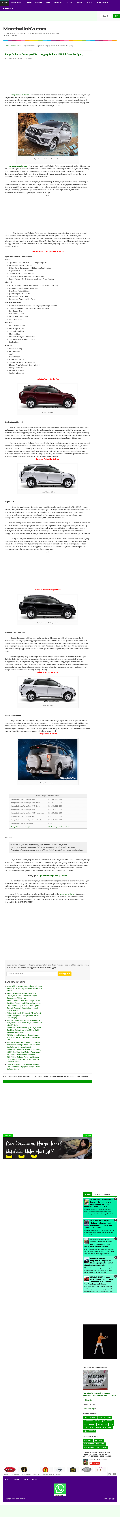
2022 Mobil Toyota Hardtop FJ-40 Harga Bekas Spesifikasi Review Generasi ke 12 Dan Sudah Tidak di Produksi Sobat (24, 1030)
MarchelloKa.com (24, 29)
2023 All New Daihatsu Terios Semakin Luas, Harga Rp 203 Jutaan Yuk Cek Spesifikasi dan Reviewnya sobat (23, 1059)
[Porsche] (100, 1471)
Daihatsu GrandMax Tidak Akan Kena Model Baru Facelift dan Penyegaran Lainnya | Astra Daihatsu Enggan (23, 1066)
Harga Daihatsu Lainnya (21, 827)
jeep (103, 1421)
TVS (106, 1424)
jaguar (100, 1424)
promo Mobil (16, 3)
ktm (104, 1427)
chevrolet (93, 1417)
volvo (86, 1427)
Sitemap (59, 1474)
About (6, 1474)
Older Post (87, 1135)
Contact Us (34, 1473)
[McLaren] (59, 1471)
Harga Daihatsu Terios (20, 95)
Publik (89, 3)
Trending (28, 3)
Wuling (34, 1479)
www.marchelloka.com (18, 166)
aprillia (102, 1417)
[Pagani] (87, 1470)
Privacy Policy (26, 1474)
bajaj (85, 1431)
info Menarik (89, 1447)
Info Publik (88, 1440)
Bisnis (48, 3)
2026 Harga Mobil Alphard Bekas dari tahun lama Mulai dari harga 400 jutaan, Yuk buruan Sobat (23, 1037)
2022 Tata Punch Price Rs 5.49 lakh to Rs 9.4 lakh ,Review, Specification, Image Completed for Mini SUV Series (24, 1022)
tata (111, 1424)
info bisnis (99, 1440)
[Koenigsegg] (73, 1471)
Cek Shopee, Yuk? (7, 8)
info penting (89, 1444)
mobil (30, 58)
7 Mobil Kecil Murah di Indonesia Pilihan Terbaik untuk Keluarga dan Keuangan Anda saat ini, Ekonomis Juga (24, 1015)
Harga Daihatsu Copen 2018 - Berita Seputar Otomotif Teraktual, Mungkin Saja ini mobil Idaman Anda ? (23, 1008)
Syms (110, 1427)
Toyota (25, 1479)
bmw (85, 1417)
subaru (97, 1421)
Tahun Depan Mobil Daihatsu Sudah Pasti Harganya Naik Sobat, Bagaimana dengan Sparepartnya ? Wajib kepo (22, 996)
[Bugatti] (10, 1470)
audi (85, 1424)
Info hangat (100, 1444)
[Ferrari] (45, 1470)
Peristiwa (38, 3)
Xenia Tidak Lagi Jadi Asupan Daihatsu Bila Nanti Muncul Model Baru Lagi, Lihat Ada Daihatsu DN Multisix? (24, 988)
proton (110, 1421)
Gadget (69, 3)
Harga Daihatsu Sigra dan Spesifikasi (52, 876)
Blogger (112, 1498)
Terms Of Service (48, 1474)
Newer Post (8, 1135)
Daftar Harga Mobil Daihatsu (59, 827)
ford (109, 1417)
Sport (79, 3)
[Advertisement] (47, 77)
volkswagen (88, 1421)
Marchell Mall (102, 3)
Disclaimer (36, 1474)
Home (5, 3)
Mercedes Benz (95, 1427)
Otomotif (58, 3)
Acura (7, 1479)
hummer (92, 1431)
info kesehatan (101, 1447)
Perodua (16, 1479)
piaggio (92, 1424)
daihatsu (23, 58)
